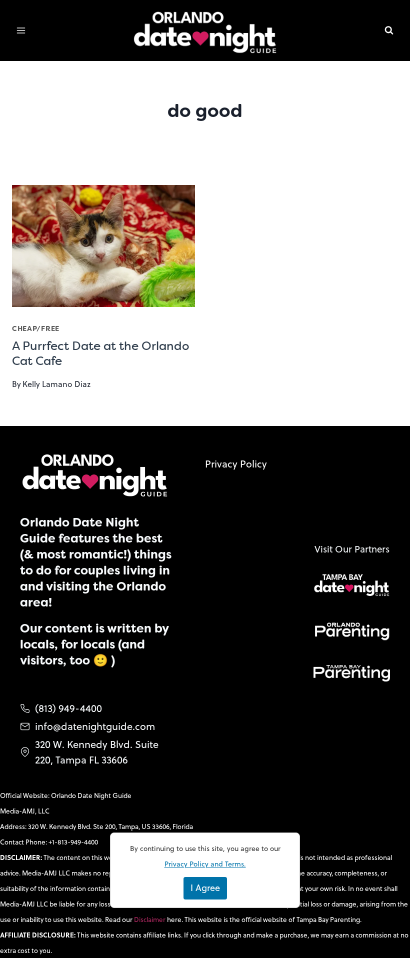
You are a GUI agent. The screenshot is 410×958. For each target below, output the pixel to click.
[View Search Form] (389, 31)
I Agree (205, 888)
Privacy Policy (236, 463)
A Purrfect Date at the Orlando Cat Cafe (101, 353)
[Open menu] (21, 30)
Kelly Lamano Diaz (56, 384)
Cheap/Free (36, 328)
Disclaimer (150, 919)
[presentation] (103, 246)
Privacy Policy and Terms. (205, 864)
